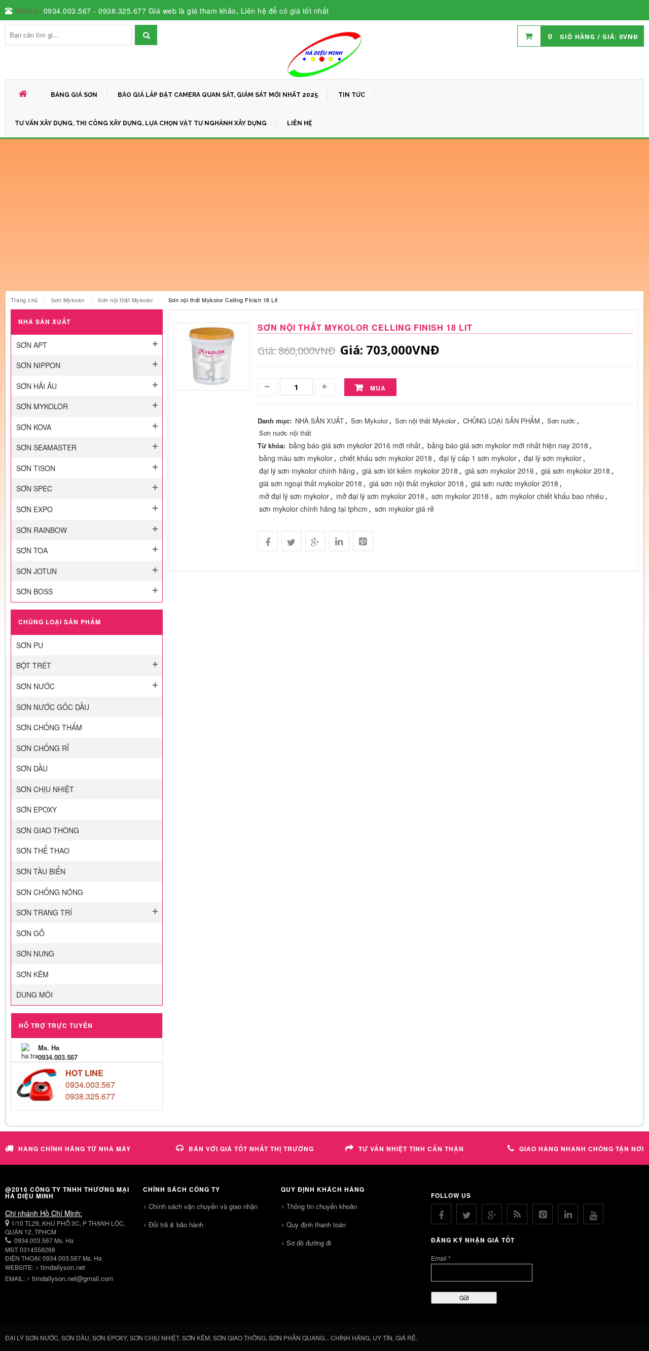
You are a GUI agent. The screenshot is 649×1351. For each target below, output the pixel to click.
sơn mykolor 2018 (460, 496)
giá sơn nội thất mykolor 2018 (416, 483)
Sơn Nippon (38, 365)
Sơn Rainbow (41, 530)
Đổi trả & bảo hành (176, 1224)
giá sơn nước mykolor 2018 (514, 483)
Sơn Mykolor (68, 300)
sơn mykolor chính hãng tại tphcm (313, 509)
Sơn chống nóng (49, 892)
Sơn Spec (34, 488)
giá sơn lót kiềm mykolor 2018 (410, 471)
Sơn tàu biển (40, 871)
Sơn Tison (35, 468)
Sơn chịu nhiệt (45, 789)
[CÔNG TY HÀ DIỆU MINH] (324, 53)
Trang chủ (24, 300)
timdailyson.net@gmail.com (73, 1278)
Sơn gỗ (30, 933)
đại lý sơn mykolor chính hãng (307, 471)
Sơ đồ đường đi (308, 1243)
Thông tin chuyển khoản (321, 1206)
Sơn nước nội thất (285, 433)
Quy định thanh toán (316, 1224)
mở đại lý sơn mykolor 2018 (380, 496)
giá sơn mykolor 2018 (575, 471)
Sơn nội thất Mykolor (125, 300)
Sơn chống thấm (49, 727)
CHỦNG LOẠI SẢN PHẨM (501, 420)
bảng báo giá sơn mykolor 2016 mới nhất (354, 445)
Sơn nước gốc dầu (52, 707)
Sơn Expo (34, 509)
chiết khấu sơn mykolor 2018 (386, 458)
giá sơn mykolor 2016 (499, 471)
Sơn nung (35, 953)
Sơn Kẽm (32, 974)
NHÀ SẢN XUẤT (319, 420)
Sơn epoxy (36, 809)
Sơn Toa (32, 550)
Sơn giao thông (47, 830)
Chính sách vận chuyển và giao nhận (203, 1206)
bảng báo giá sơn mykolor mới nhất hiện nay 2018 (507, 445)
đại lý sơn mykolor (553, 458)
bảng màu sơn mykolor (296, 458)
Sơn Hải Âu (36, 386)
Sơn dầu (32, 768)
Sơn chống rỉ (42, 748)
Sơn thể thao (42, 850)
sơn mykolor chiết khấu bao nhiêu (550, 496)
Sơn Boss (34, 591)
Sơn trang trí (44, 912)
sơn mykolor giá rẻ (404, 509)
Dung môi (34, 994)
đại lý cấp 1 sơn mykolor (478, 458)
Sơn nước (35, 686)
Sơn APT (31, 345)
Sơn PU (29, 645)
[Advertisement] (324, 215)
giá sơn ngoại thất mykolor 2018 (310, 483)
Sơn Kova (33, 427)
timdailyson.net (63, 1267)
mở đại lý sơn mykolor (294, 496)
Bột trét (33, 665)
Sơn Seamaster (46, 447)
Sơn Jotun (36, 571)
